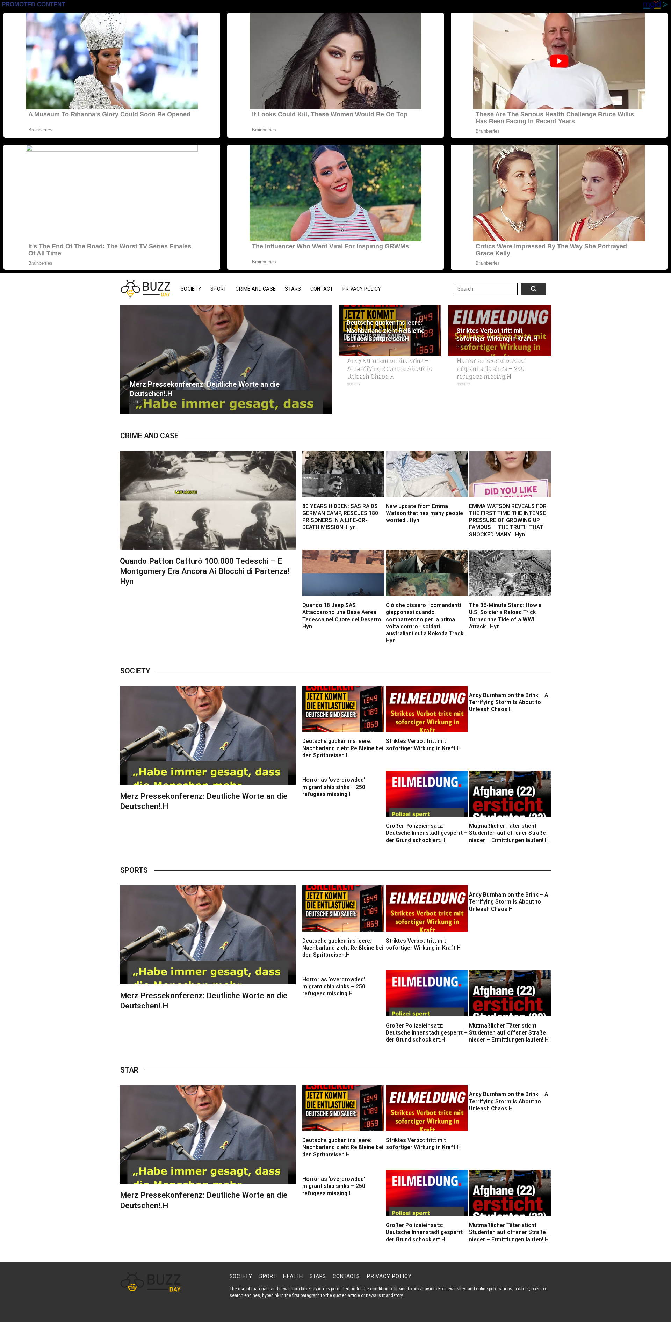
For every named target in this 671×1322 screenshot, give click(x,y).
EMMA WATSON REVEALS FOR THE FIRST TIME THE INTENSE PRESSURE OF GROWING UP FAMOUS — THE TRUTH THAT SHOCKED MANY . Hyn (508, 520)
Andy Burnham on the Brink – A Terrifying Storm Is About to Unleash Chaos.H (389, 368)
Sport (218, 289)
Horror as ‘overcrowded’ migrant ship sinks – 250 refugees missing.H (490, 368)
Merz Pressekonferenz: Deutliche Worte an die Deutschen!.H (205, 389)
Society (191, 289)
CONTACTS (346, 1276)
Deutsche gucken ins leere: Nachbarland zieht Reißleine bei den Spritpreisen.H (386, 330)
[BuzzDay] (145, 289)
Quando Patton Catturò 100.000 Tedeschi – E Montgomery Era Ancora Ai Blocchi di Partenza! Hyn (205, 571)
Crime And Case (256, 289)
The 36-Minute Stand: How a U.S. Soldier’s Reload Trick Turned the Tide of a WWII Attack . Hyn (505, 616)
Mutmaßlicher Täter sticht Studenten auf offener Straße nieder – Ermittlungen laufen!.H (509, 833)
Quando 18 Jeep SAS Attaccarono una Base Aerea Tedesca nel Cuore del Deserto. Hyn (342, 616)
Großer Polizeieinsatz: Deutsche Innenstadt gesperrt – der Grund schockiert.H (427, 833)
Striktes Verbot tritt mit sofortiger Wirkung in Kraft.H (496, 334)
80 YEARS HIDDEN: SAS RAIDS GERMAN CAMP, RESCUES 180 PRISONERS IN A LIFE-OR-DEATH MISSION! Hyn (340, 517)
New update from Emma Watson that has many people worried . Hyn (424, 513)
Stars (293, 289)
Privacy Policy (361, 289)
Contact (321, 289)
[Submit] (526, 289)
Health (293, 1276)
